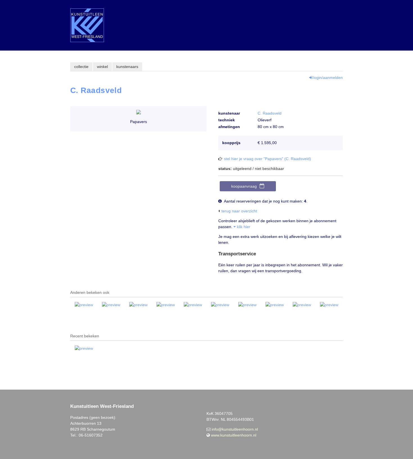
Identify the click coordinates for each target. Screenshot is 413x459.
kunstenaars (127, 66)
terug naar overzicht (239, 211)
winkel (102, 66)
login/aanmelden (328, 77)
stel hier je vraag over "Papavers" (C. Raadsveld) (267, 158)
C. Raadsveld (270, 113)
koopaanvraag (244, 186)
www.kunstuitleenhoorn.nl (233, 435)
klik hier (243, 226)
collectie (81, 66)
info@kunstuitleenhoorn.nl (235, 429)
